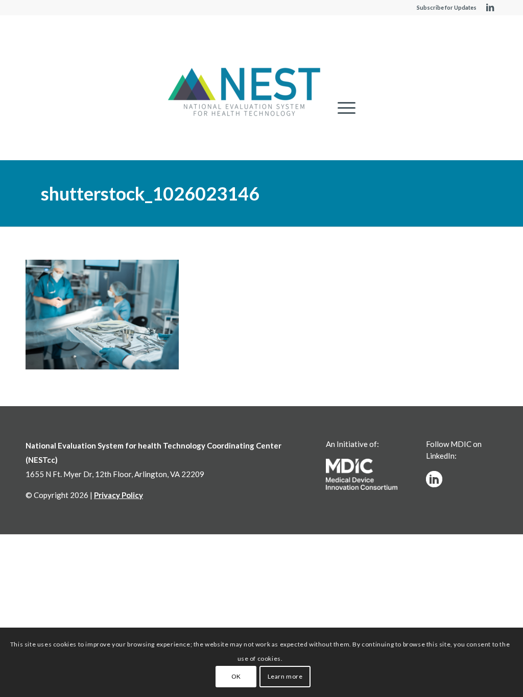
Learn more (285, 676)
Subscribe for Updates (447, 7)
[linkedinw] (434, 479)
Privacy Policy (118, 495)
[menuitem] (343, 108)
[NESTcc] (244, 93)
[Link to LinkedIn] (489, 7)
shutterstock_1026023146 (150, 193)
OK (236, 676)
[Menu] (343, 108)
